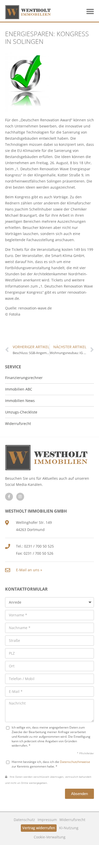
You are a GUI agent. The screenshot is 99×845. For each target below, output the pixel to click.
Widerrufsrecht (72, 819)
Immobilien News (20, 400)
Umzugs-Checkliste (21, 412)
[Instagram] (20, 497)
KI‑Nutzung (68, 827)
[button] (90, 11)
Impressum (47, 819)
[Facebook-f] (9, 497)
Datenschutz (24, 819)
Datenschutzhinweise (75, 762)
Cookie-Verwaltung (49, 837)
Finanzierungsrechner (24, 377)
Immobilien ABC (18, 389)
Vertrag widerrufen (38, 827)
